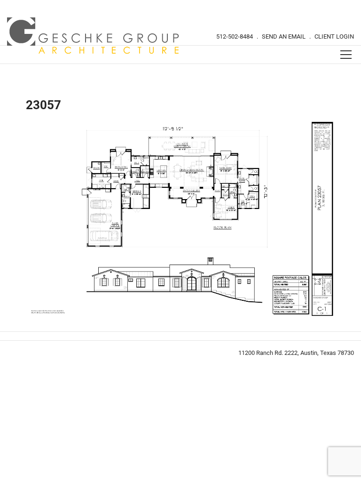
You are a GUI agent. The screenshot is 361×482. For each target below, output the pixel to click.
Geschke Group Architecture (93, 35)
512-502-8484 (234, 36)
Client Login (334, 36)
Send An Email (284, 36)
